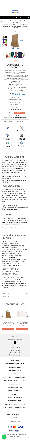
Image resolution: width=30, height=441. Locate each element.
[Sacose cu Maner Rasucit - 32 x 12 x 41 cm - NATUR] (8, 314)
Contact (14, 394)
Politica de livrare (14, 397)
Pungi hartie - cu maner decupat (14, 380)
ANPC (14, 374)
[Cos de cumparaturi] (24, 17)
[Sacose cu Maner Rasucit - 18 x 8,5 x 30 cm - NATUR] (15, 44)
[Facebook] (15, 342)
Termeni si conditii (14, 391)
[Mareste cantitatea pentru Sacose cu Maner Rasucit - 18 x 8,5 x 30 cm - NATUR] (11, 113)
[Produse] (2, 18)
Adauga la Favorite (8, 121)
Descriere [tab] (4, 153)
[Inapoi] (1, 21)
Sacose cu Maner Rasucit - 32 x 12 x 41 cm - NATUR (8, 322)
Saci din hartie (14, 384)
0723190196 (16, 350)
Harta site (14, 417)
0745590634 (16, 352)
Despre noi (14, 360)
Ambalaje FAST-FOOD (14, 387)
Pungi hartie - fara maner (14, 411)
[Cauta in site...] (28, 17)
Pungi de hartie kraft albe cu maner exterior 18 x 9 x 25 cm (22, 322)
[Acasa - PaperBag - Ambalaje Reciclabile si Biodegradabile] (15, 12)
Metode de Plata (14, 367)
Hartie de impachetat (14, 414)
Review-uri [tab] (5, 296)
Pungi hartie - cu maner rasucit (14, 404)
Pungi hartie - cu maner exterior (14, 377)
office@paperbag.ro (15, 355)
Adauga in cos (19, 113)
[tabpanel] (15, 44)
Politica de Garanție (14, 401)
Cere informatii (21, 121)
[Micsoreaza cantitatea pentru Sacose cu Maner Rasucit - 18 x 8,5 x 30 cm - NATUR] (6, 113)
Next (27, 46)
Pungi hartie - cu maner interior (14, 407)
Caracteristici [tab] (5, 293)
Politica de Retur (14, 370)
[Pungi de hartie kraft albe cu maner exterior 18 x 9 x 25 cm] (22, 314)
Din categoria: (8, 95)
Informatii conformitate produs (9, 290)
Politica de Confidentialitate (14, 364)
